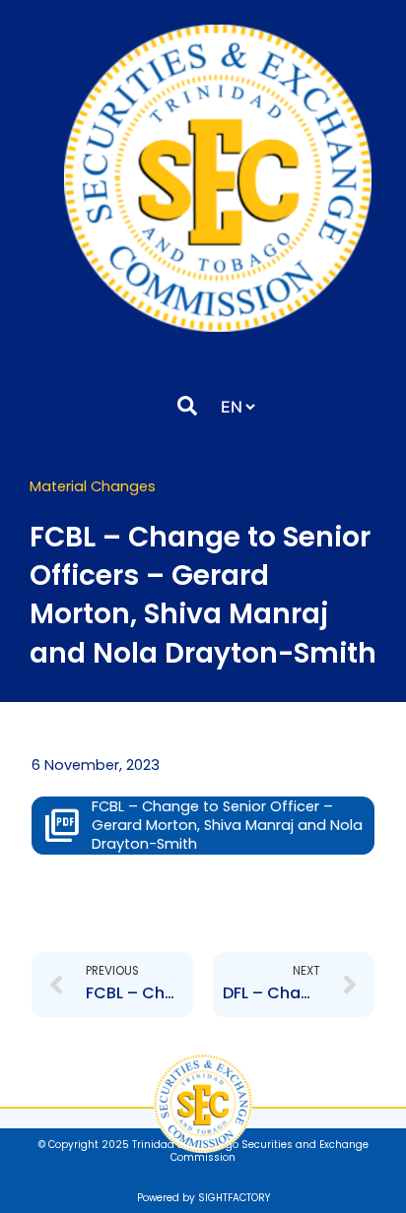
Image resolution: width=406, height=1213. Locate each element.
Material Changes (93, 486)
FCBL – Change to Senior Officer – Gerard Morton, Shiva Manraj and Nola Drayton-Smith (227, 825)
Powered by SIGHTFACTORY (203, 1197)
